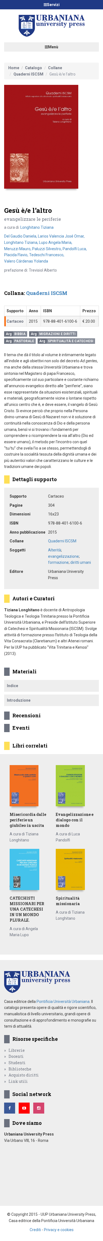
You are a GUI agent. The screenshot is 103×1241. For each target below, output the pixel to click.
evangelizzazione (63, 556)
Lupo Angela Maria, (55, 242)
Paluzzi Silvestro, (47, 249)
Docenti (16, 1056)
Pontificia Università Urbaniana (63, 1001)
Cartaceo (15, 321)
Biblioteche (20, 1069)
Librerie (17, 1050)
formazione (58, 562)
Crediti (35, 1230)
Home (13, 68)
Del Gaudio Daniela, (21, 236)
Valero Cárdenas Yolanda (26, 261)
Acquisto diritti (24, 1075)
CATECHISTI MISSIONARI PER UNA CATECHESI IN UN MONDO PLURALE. (27, 909)
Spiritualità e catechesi (70, 341)
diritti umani (80, 562)
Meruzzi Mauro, (18, 249)
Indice (12, 686)
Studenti (17, 1062)
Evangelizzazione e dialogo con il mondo (74, 820)
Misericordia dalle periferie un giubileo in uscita (28, 820)
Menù (53, 47)
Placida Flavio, (16, 255)
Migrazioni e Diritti (57, 334)
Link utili (18, 1081)
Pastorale (24, 341)
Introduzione (18, 700)
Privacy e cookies (59, 1230)
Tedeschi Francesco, (46, 255)
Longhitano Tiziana (37, 227)
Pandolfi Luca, (75, 249)
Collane (55, 68)
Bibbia (20, 334)
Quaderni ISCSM (28, 74)
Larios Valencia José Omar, (61, 236)
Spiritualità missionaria (68, 901)
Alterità (54, 550)
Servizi (53, 4)
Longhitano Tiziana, (21, 242)
